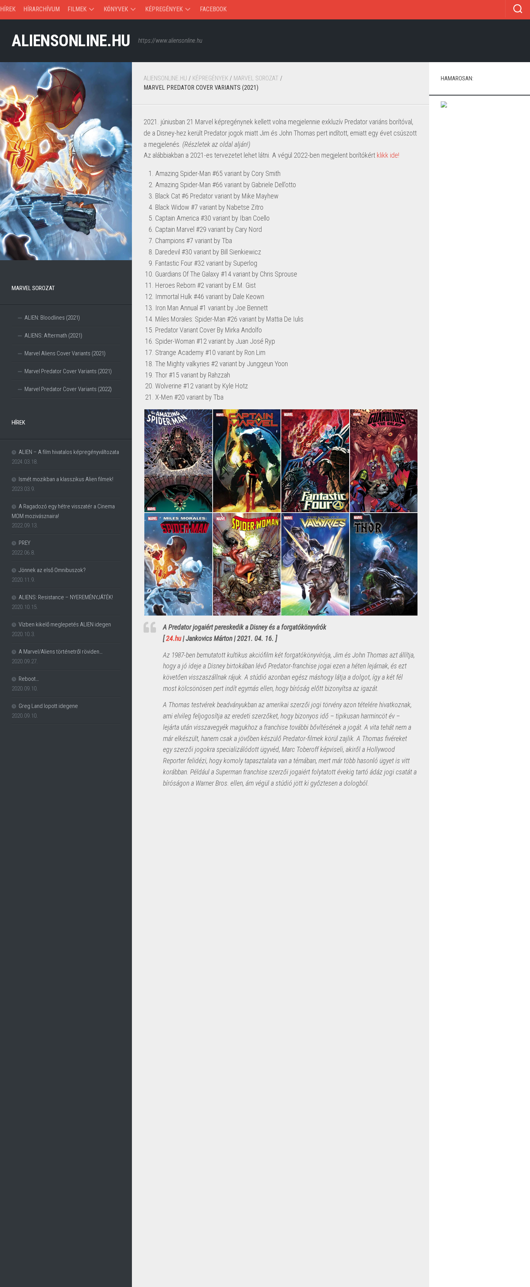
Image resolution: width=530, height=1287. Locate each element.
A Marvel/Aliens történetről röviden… (60, 651)
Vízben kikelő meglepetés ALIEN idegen (65, 624)
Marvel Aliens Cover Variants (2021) (65, 353)
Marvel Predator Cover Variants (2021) (68, 371)
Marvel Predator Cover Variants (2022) (68, 389)
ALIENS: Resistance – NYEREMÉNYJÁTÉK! (66, 597)
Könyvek (116, 9)
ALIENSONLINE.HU (71, 40)
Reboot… (29, 678)
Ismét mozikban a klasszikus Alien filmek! (66, 479)
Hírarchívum (41, 9)
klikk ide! (388, 155)
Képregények (164, 9)
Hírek (8, 9)
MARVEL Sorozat (256, 78)
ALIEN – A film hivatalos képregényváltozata (69, 452)
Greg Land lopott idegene (48, 706)
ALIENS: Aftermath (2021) (53, 335)
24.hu (173, 638)
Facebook (213, 9)
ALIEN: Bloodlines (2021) (52, 317)
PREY (24, 542)
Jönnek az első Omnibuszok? (52, 570)
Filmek (77, 9)
